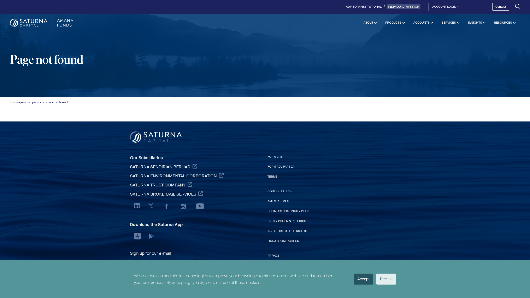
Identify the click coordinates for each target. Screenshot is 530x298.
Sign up (137, 253)
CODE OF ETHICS (279, 191)
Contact (500, 6)
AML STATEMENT (279, 201)
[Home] (41, 23)
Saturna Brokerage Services (163, 194)
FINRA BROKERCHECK (283, 241)
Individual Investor (403, 6)
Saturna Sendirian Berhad (160, 166)
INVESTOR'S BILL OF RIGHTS (287, 231)
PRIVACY (273, 255)
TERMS (272, 176)
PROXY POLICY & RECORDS (286, 221)
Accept (363, 278)
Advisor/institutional (364, 6)
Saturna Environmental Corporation (173, 176)
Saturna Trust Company (158, 185)
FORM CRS (275, 157)
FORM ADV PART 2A (280, 166)
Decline (386, 278)
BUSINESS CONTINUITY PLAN (288, 211)
